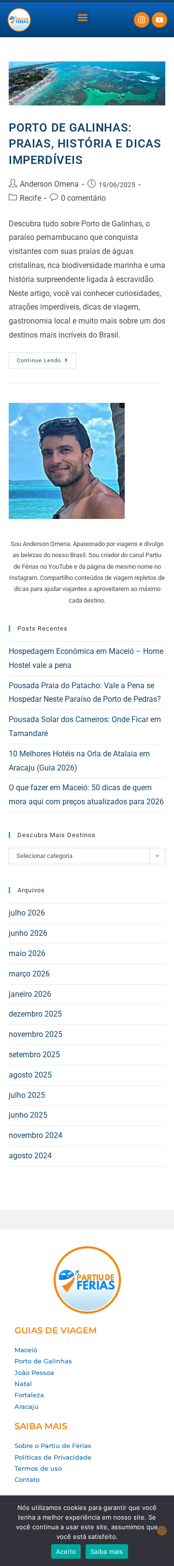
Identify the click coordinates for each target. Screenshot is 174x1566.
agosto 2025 (30, 1074)
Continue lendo (46, 358)
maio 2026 (27, 953)
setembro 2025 (34, 1054)
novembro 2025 (35, 1034)
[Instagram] (141, 20)
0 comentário (83, 198)
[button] (82, 18)
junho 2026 (28, 933)
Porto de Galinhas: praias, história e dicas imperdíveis (85, 144)
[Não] (162, 1531)
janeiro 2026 (30, 994)
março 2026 (29, 973)
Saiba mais (106, 1551)
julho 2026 (27, 912)
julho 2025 (27, 1095)
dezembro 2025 (35, 1014)
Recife (30, 198)
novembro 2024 (35, 1135)
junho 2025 (28, 1115)
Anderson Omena (49, 184)
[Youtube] (159, 20)
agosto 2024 (30, 1155)
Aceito (66, 1551)
